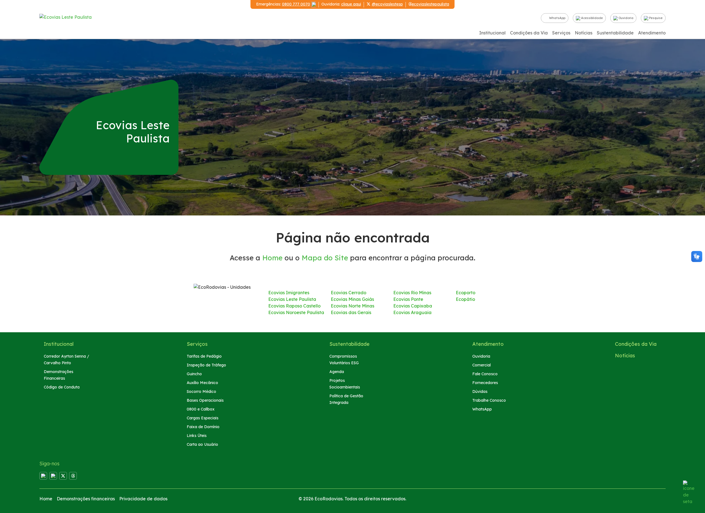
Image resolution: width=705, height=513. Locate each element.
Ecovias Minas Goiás (352, 299)
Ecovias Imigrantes (288, 292)
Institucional (492, 33)
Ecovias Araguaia (412, 312)
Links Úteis (197, 435)
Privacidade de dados (143, 498)
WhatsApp (556, 18)
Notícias (583, 33)
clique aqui (351, 4)
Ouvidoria (625, 18)
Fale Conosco (485, 373)
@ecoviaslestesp (387, 4)
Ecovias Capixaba (412, 306)
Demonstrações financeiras (86, 498)
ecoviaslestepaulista (430, 4)
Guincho (194, 373)
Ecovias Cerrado (348, 292)
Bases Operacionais (205, 400)
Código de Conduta (62, 387)
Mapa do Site (325, 257)
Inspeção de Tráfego (206, 365)
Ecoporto (465, 292)
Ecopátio (465, 299)
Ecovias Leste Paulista (292, 299)
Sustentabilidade (615, 33)
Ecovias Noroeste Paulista (296, 312)
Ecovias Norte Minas (352, 306)
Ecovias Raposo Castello (294, 306)
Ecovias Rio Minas (412, 292)
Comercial (481, 365)
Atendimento (652, 33)
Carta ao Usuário (202, 444)
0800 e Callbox (201, 409)
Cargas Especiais (202, 417)
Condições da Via (529, 33)
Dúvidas (479, 391)
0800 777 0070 (296, 4)
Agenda (336, 371)
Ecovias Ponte (408, 299)
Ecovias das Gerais (351, 312)
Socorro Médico (201, 391)
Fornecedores (485, 382)
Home (272, 257)
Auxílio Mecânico (202, 382)
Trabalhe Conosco (489, 400)
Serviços (561, 33)
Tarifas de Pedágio (204, 356)
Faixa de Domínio (203, 426)
